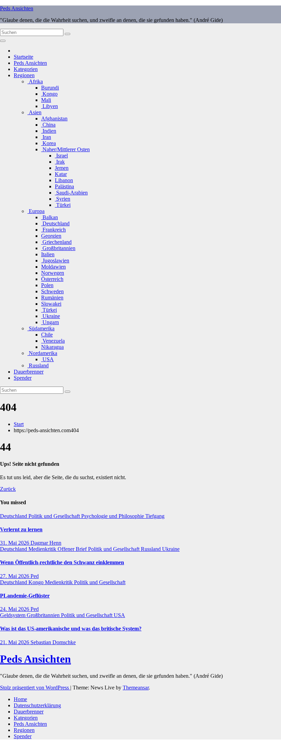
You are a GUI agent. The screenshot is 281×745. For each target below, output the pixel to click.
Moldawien (53, 267)
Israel (61, 155)
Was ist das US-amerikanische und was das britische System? (71, 628)
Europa (36, 211)
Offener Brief (73, 549)
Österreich (52, 279)
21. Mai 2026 (15, 642)
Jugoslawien (55, 260)
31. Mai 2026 (15, 543)
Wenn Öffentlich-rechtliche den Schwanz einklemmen (62, 562)
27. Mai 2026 (15, 576)
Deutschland (55, 223)
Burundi (50, 88)
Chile (47, 335)
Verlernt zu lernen (21, 529)
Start (19, 424)
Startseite (23, 57)
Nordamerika (42, 353)
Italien (47, 254)
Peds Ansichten (16, 8)
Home (20, 699)
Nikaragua (52, 347)
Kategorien (26, 69)
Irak (60, 162)
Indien (48, 131)
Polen (47, 285)
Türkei (63, 205)
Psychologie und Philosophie (113, 516)
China (48, 125)
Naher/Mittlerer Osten (65, 149)
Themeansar (136, 687)
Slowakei (51, 304)
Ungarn (50, 322)
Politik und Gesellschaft (54, 516)
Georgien (51, 236)
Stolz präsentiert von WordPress (35, 687)
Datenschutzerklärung (37, 705)
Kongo (49, 94)
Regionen (24, 75)
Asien (34, 112)
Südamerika (40, 328)
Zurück (8, 489)
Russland (38, 365)
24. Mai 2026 (15, 609)
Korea (48, 143)
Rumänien (52, 297)
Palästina (64, 186)
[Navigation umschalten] (2, 41)
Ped (34, 576)
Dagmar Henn (45, 543)
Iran (46, 137)
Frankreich (53, 230)
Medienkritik (43, 549)
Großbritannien (58, 248)
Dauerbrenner (29, 372)
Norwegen (52, 273)
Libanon (64, 180)
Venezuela (53, 341)
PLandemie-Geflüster (25, 596)
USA (47, 359)
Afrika (35, 81)
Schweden (52, 291)
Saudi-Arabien (71, 193)
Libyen (49, 106)
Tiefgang (154, 516)
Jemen (62, 168)
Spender (23, 378)
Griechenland (56, 242)
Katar (61, 174)
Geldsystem (13, 615)
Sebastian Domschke (53, 642)
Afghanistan (54, 118)
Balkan (49, 217)
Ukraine (50, 316)
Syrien (62, 199)
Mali (46, 100)
